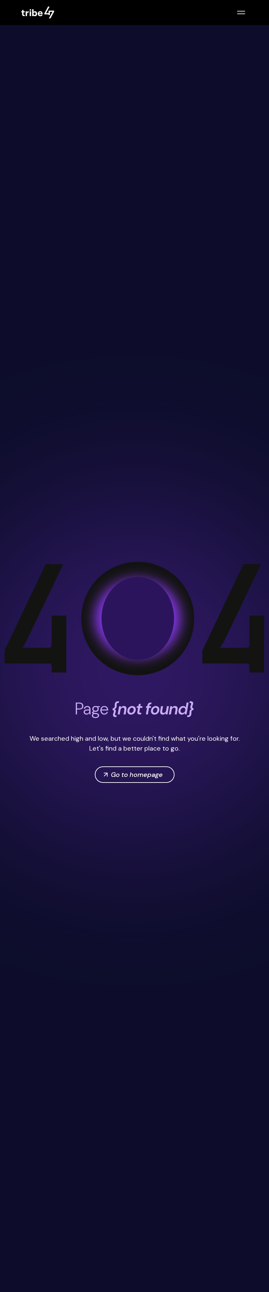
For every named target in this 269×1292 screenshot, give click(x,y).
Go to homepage (137, 774)
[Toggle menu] (241, 12)
